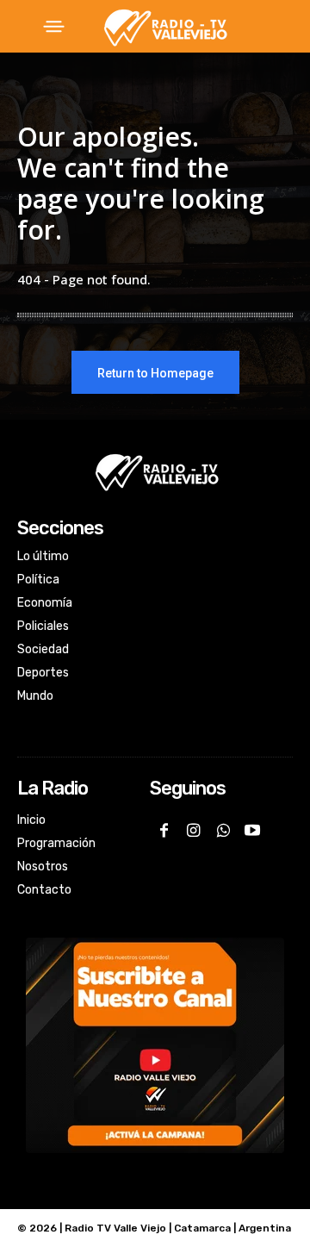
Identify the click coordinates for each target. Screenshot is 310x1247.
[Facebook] (164, 831)
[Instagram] (193, 831)
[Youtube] (252, 831)
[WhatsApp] (223, 831)
